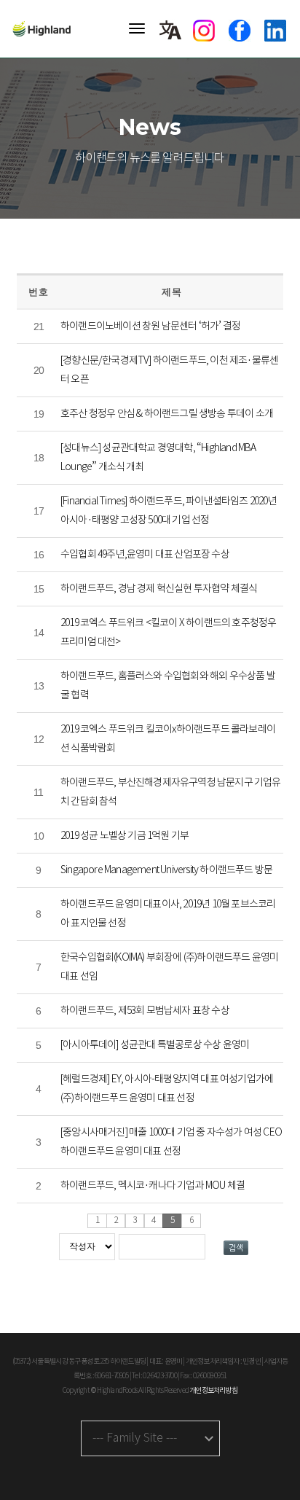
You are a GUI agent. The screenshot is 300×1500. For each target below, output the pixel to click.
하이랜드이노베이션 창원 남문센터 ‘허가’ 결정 (150, 326)
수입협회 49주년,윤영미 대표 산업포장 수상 (144, 554)
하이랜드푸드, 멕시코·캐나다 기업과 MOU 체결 (152, 1186)
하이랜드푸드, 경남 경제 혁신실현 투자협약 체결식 (158, 589)
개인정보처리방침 (213, 1391)
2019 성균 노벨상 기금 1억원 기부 (124, 836)
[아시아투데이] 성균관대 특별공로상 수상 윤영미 (154, 1045)
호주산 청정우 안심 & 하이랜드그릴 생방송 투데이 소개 (166, 414)
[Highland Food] (47, 29)
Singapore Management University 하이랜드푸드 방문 (166, 870)
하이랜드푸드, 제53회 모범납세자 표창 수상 (144, 1011)
